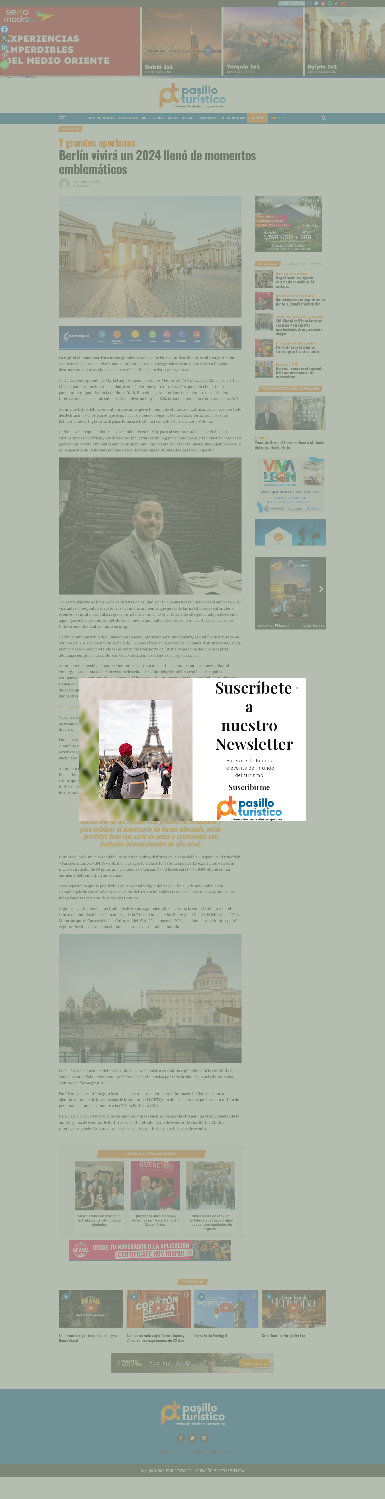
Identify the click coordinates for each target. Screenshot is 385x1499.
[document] (192, 749)
